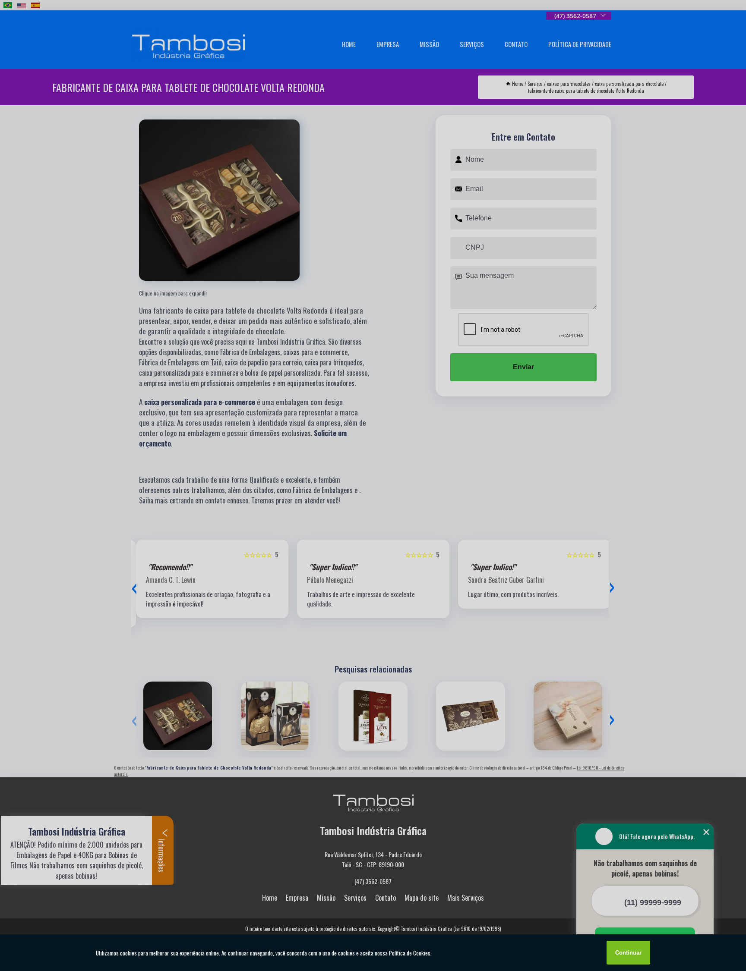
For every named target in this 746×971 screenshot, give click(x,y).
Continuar (628, 952)
